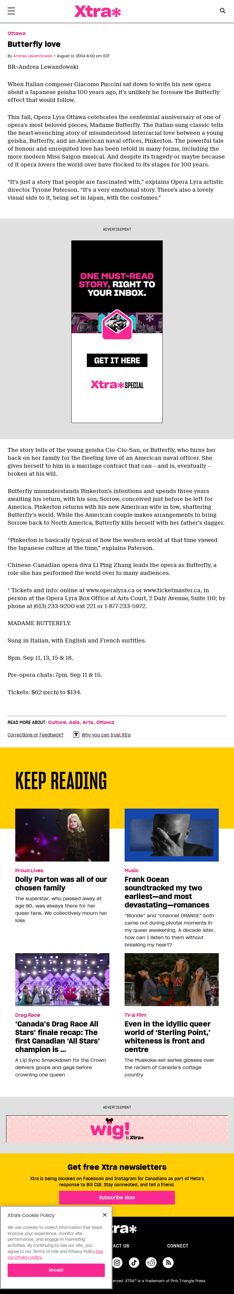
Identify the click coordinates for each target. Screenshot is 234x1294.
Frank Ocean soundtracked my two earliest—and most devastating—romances (167, 892)
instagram (117, 1262)
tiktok (134, 1262)
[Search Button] (222, 11)
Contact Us (115, 1246)
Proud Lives (29, 870)
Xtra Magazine (97, 11)
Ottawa (17, 33)
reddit (151, 1262)
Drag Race (27, 1015)
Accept (56, 1270)
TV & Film (135, 1015)
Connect (178, 1246)
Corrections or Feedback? (36, 735)
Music (132, 870)
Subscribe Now (117, 1197)
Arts (88, 722)
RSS (168, 1262)
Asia (74, 722)
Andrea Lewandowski (32, 56)
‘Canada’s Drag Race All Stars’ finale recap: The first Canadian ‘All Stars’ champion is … (57, 1037)
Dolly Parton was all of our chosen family (61, 883)
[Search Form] (222, 11)
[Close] (105, 1215)
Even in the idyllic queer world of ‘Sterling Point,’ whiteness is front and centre (168, 1037)
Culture (57, 722)
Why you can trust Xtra (106, 735)
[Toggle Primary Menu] (11, 12)
